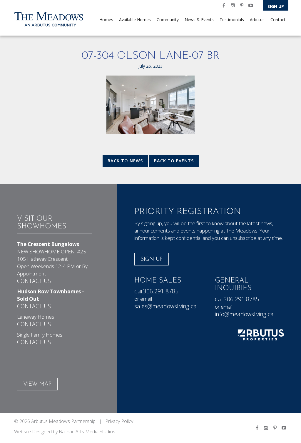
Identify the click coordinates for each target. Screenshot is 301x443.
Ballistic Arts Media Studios (87, 431)
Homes (106, 19)
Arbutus (257, 19)
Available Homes (135, 19)
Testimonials (232, 19)
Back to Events (174, 160)
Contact (277, 19)
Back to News (125, 160)
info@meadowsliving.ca (244, 314)
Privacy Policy (119, 421)
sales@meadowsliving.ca (165, 306)
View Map (37, 384)
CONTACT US (34, 281)
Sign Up (275, 6)
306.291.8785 (160, 291)
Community (168, 19)
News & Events (199, 19)
